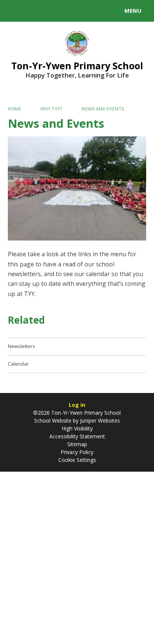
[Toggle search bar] (14, 11)
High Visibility (77, 428)
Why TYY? (51, 109)
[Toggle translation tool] (33, 11)
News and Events (102, 109)
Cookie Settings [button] (77, 459)
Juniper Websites (99, 420)
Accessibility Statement (77, 436)
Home (14, 109)
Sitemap (77, 444)
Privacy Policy (77, 452)
